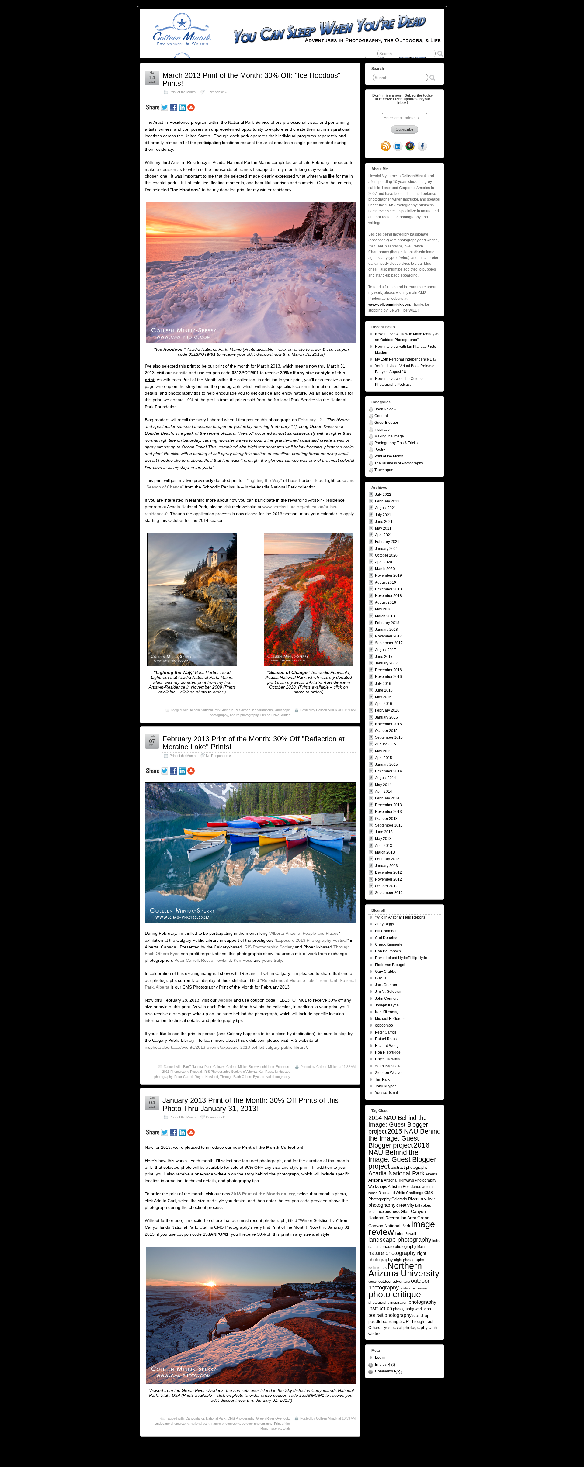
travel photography (276, 1077)
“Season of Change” (164, 487)
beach (372, 1193)
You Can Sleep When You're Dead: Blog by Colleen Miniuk (194, 1446)
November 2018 (388, 596)
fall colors (423, 1205)
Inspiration (383, 429)
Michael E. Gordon (390, 1019)
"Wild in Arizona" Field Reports (400, 917)
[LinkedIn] (398, 146)
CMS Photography (241, 1418)
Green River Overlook (272, 1418)
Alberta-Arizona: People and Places (304, 933)
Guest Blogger (386, 422)
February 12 (310, 419)
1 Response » (216, 92)
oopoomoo (384, 1025)
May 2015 (383, 751)
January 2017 (386, 663)
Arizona (375, 1180)
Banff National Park (197, 1066)
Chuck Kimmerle (388, 944)
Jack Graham (386, 985)
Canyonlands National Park (206, 1418)
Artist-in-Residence (236, 710)
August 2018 (385, 602)
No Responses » (218, 756)
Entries (385, 1364)
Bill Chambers (386, 931)
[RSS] (386, 146)
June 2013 (384, 832)
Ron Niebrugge (388, 1052)
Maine (421, 1246)
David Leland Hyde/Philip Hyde (401, 958)
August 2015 (385, 744)
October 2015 (386, 731)
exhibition (267, 1066)
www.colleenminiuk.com (389, 304)
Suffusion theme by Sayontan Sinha (417, 1446)
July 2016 (383, 684)
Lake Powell (405, 1234)
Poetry (379, 449)
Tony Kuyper (385, 1086)
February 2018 (387, 623)
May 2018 (383, 609)
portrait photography (390, 1315)
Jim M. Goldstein (388, 991)
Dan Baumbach (388, 951)
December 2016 (388, 670)
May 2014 (383, 785)
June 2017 (384, 656)
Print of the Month (183, 92)
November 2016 (388, 677)
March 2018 (385, 616)
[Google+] (410, 146)
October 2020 (386, 555)
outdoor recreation (413, 1288)
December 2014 (388, 771)
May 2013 (383, 839)
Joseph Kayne (387, 1005)
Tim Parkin (384, 1079)
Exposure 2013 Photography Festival (311, 940)
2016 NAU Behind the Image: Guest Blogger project (402, 1155)
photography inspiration (388, 1302)
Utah (286, 1428)
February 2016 (387, 710)
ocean (372, 1281)
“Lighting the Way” (264, 480)
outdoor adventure (394, 1281)
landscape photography (172, 1423)
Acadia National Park (205, 710)
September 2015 (389, 737)
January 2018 (386, 629)
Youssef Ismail (387, 1093)
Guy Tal (381, 978)
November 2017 (388, 636)
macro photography (399, 1246)
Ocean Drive (269, 715)
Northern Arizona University (404, 1269)
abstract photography (409, 1167)
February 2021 (387, 542)
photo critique (394, 1294)
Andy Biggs (384, 924)
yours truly (272, 960)
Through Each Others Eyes (240, 1077)
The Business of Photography (398, 463)
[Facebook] (422, 146)
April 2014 (383, 791)
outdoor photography (257, 1423)
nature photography (244, 715)
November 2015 (388, 724)
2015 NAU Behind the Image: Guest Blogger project (404, 1138)
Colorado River (404, 1199)
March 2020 (385, 569)
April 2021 (383, 535)
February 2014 (387, 798)
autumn (428, 1187)
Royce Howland (216, 960)
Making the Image (389, 436)
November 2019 (388, 575)
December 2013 (388, 805)
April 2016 (383, 704)
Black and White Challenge (400, 1193)
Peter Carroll (186, 960)
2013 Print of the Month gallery (263, 1193)
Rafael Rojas (386, 1039)
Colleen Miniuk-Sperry (242, 1066)
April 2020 (383, 562)
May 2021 (383, 528)
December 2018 (388, 589)
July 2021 (383, 515)
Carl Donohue (386, 938)
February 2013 (387, 859)
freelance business (384, 1211)
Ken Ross (243, 960)
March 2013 (385, 852)
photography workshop (412, 1309)
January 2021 (386, 549)
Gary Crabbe (385, 971)
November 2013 (388, 811)
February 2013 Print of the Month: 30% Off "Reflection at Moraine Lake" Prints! (253, 743)
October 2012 (386, 886)
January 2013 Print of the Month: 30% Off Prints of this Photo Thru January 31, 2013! (250, 1104)
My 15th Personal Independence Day (405, 359)
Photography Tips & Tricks (396, 443)
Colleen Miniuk (326, 710)
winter (285, 715)
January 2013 (386, 866)
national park (200, 1423)
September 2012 (389, 893)
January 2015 (386, 764)
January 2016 (386, 717)
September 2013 (389, 825)
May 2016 (383, 697)
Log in (380, 1357)
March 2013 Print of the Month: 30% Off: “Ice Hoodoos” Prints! (251, 79)
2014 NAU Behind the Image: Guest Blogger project (398, 1124)
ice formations (262, 710)
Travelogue (383, 470)
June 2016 (384, 690)
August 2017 (385, 650)
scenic (276, 1428)
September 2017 (389, 643)
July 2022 (383, 494)
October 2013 (386, 818)
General (381, 416)
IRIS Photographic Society (268, 946)
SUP (404, 1321)
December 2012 (388, 872)
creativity (405, 1205)
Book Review (385, 409)
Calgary (218, 1066)
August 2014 (385, 778)
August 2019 (385, 582)
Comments (388, 1371)
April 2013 (383, 846)
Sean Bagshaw (387, 1066)
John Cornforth (387, 998)
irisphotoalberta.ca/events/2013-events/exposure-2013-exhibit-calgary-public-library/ (226, 1047)
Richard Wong (387, 1046)
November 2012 (388, 879)
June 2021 (384, 521)
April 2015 (383, 758)
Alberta (431, 1174)
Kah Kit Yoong (386, 1012)
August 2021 (385, 508)
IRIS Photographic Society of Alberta (230, 1071)
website (181, 372)
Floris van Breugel (390, 965)
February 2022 (387, 501)
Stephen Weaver (389, 1073)
